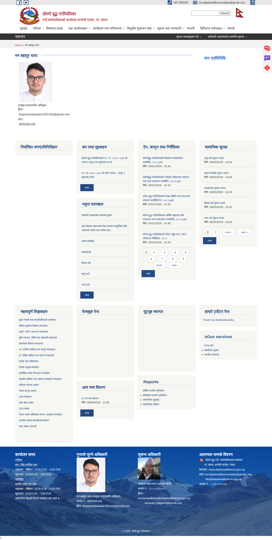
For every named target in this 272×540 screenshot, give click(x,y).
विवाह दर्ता (86, 262)
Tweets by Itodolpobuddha (218, 319)
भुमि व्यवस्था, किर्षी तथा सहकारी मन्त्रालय (38, 337)
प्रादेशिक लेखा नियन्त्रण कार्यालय (34, 373)
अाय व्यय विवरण (90, 398)
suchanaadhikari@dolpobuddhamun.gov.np (164, 498)
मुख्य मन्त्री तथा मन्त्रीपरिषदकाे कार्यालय (37, 319)
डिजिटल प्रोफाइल (211, 28)
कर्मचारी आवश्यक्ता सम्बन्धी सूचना (97, 215)
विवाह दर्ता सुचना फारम (214, 203)
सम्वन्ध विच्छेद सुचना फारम (216, 173)
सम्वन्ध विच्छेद (88, 241)
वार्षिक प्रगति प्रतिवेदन (153, 390)
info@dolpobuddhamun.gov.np (223, 479)
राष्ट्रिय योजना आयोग (29, 384)
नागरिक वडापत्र (211, 354)
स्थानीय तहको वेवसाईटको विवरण (34, 420)
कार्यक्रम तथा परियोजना (107, 28)
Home (18, 45)
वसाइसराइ (86, 251)
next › (159, 265)
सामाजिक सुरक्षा (211, 350)
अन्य (87, 187)
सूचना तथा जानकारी (169, 28)
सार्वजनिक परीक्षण (151, 404)
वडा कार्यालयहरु (77, 28)
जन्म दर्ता (86, 284)
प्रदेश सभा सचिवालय (28, 361)
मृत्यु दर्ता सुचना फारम (214, 158)
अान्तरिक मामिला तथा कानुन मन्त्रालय (37, 349)
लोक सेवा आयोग (26, 402)
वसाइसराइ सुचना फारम (214, 188)
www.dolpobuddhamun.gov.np (227, 469)
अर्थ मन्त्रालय (25, 396)
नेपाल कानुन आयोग (27, 390)
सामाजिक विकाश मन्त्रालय (31, 343)
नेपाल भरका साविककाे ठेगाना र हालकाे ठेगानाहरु (40, 414)
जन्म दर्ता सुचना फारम (214, 217)
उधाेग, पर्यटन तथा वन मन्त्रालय (33, 331)
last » (175, 265)
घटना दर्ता (208, 345)
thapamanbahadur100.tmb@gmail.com (106, 505)
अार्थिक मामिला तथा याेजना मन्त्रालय (36, 355)
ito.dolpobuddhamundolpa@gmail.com (228, 474)
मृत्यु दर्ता (85, 273)
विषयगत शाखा (54, 28)
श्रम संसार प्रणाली (27, 426)
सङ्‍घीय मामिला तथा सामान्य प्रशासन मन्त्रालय (40, 379)
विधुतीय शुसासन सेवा (139, 28)
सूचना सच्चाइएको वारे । (179, 36)
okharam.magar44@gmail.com (163, 503)
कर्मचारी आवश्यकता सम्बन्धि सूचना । (218, 36)
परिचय (37, 28)
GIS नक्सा (24, 408)
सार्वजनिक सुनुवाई (151, 399)
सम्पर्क (231, 28)
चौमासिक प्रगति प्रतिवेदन (155, 395)
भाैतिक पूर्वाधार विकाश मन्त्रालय (33, 325)
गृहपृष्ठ (23, 28)
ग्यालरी (191, 28)
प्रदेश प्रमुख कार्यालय (29, 367)
